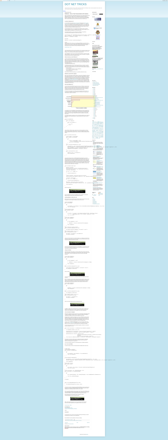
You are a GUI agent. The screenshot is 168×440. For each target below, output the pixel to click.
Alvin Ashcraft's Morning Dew (96, 84)
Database (102, 126)
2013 (93, 91)
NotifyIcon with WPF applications (97, 156)
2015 (93, 89)
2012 (93, 92)
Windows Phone (99, 136)
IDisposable (93, 130)
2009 (93, 117)
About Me (94, 199)
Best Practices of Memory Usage (97, 187)
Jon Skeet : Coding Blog (96, 82)
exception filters (101, 128)
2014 (93, 90)
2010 (93, 94)
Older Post (88, 422)
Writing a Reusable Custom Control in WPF (100, 166)
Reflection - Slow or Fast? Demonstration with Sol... (97, 103)
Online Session (99, 132)
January (95, 116)
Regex (102, 133)
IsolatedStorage (94, 131)
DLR (92, 128)
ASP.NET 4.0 (101, 123)
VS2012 (102, 135)
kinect (98, 131)
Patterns (102, 132)
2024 (93, 88)
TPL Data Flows (95, 135)
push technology (97, 133)
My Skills (94, 200)
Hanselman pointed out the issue (73, 79)
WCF (92, 136)
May (94, 113)
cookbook (96, 126)
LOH (99, 131)
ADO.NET (93, 123)
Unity (98, 135)
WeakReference (95, 136)
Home (77, 422)
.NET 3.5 (69, 420)
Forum (93, 141)
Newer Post (66, 422)
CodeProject (101, 125)
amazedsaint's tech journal (96, 83)
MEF (100, 131)
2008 (93, 118)
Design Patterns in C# (99, 151)
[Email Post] (74, 419)
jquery (96, 131)
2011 (93, 93)
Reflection (80, 420)
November (95, 96)
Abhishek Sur (101, 193)
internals (97, 130)
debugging (93, 127)
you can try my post (71, 322)
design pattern (96, 127)
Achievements (94, 201)
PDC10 (93, 133)
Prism (94, 133)
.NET (67, 420)
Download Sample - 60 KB (68, 405)
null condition (95, 132)
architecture (97, 123)
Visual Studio (100, 135)
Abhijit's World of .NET (95, 85)
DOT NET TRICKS (76, 4)
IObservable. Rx (101, 130)
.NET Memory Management (75, 420)
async (95, 124)
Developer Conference (101, 127)
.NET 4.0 (71, 420)
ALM (95, 123)
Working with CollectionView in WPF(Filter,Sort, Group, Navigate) (99, 146)
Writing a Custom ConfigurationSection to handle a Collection (99, 178)
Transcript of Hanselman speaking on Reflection (71, 408)
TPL (93, 135)
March (94, 115)
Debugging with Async (96, 99)
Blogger (87, 434)
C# (78, 420)
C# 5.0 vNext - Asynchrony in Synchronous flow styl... (97, 102)
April (94, 114)
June (94, 112)
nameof (93, 132)
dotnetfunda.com (96, 128)
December (95, 95)
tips (92, 135)
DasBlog (75, 78)
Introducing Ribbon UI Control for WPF (99, 172)
